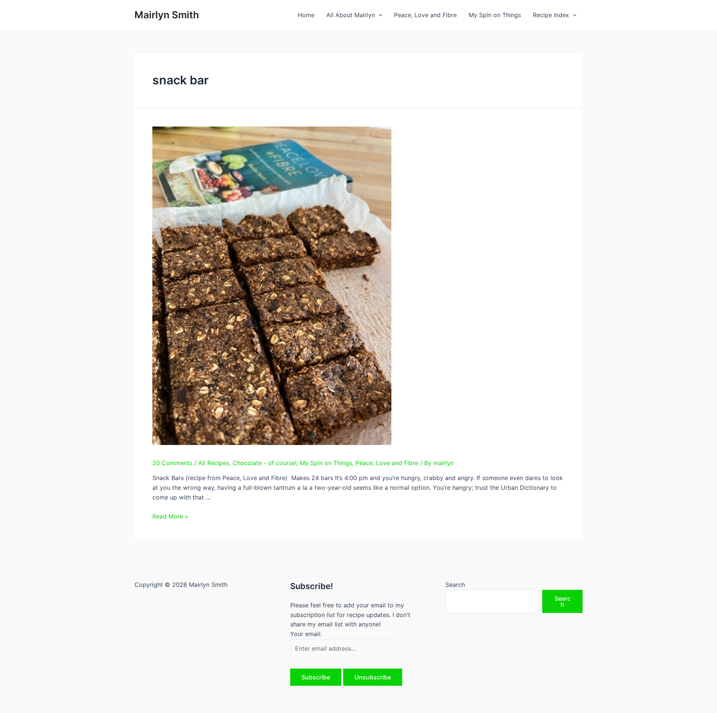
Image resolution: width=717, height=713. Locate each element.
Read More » (170, 516)
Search (455, 584)
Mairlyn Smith (166, 15)
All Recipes (213, 463)
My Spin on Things (495, 15)
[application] (378, 15)
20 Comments (172, 463)
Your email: (306, 634)
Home (306, 15)
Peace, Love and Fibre (425, 15)
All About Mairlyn (350, 15)
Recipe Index (551, 15)
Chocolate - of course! (265, 463)
